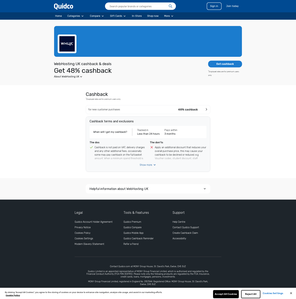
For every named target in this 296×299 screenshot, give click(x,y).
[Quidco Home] (63, 6)
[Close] (291, 293)
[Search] (171, 6)
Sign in (214, 6)
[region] (148, 293)
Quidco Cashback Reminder (138, 238)
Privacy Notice (83, 227)
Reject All (250, 294)
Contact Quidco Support (186, 227)
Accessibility (179, 238)
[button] (125, 76)
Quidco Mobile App (133, 232)
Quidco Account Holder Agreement (94, 221)
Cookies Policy (82, 232)
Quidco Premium (132, 221)
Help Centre (179, 221)
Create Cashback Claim (185, 232)
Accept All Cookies (226, 294)
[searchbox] (140, 6)
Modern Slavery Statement (89, 244)
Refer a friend (130, 244)
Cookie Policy (13, 295)
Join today (232, 6)
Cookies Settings (84, 238)
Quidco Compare (132, 227)
